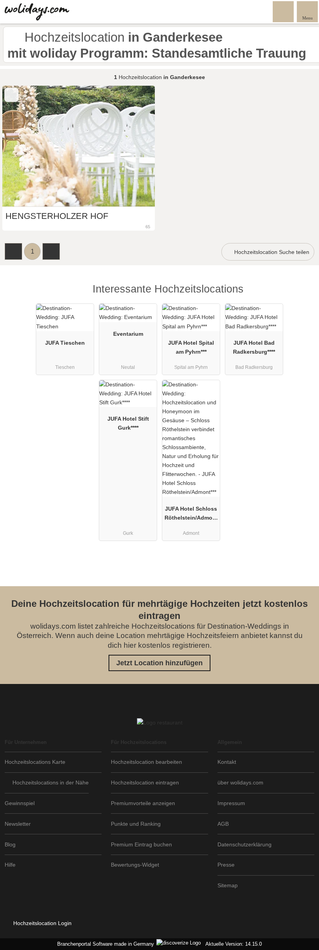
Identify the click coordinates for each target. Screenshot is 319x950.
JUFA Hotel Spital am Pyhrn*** (191, 347)
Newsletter (18, 824)
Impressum (231, 803)
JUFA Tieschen (65, 343)
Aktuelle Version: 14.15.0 (233, 944)
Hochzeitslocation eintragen (145, 782)
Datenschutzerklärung (244, 844)
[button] (13, 251)
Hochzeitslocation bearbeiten (146, 762)
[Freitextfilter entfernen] (283, 11)
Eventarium (128, 334)
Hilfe (10, 865)
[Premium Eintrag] (303, 296)
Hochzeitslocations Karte (35, 762)
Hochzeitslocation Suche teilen (271, 252)
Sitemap (227, 885)
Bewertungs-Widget (135, 865)
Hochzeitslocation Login (42, 923)
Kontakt (226, 762)
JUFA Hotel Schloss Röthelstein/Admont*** (191, 515)
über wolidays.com (240, 782)
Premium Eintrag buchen (141, 844)
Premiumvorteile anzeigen (143, 803)
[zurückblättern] (21, 146)
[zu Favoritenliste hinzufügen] (11, 95)
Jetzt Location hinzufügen (159, 663)
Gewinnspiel (20, 803)
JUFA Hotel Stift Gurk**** (128, 423)
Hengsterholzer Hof (56, 216)
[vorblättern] (135, 146)
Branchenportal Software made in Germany (104, 944)
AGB (223, 824)
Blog (10, 844)
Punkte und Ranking (136, 824)
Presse (226, 865)
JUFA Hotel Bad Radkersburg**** (254, 347)
